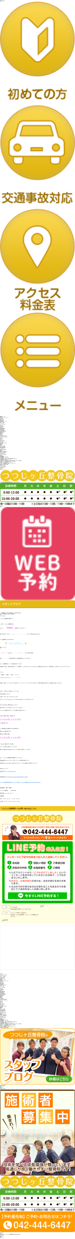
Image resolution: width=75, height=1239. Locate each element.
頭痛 (1, 434)
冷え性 (1, 425)
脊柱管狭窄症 (3, 447)
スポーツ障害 (3, 454)
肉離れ (1, 455)
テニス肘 (2, 423)
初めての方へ (3, 465)
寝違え (1, 438)
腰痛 (1, 444)
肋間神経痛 (2, 428)
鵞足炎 (1, 433)
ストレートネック (4, 437)
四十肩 (1, 440)
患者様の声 (2, 467)
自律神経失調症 (3, 436)
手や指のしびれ (3, 442)
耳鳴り (1, 427)
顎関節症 (2, 432)
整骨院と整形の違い (4, 464)
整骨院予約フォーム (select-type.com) (8, 771)
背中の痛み (2, 441)
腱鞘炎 (1, 443)
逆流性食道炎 (3, 431)
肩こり (1, 439)
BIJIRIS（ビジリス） (4, 417)
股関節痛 (2, 429)
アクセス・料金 (3, 974)
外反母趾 (2, 426)
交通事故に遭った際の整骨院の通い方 (8, 458)
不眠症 (1, 435)
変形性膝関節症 (3, 451)
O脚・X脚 (2, 422)
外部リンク (2, 469)
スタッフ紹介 (3, 466)
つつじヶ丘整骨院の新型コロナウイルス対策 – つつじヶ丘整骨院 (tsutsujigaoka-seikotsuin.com (20, 782)
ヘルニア (2, 448)
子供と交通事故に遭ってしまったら (8, 463)
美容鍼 (1, 418)
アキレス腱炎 (3, 452)
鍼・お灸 (2, 419)
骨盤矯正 (2, 420)
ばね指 (1, 441)
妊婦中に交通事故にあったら (6, 462)
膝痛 (1, 450)
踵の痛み (2, 453)
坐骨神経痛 (2, 446)
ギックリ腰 (2, 445)
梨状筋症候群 (3, 449)
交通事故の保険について (5, 459)
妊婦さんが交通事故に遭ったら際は (8, 461)
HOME (1, 973)
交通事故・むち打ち (4, 457)
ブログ (1, 468)
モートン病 (2, 424)
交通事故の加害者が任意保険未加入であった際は (10, 460)
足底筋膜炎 (2, 430)
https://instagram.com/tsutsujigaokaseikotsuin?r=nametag (16, 776)
